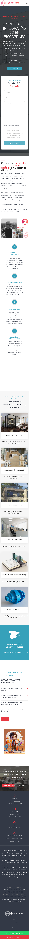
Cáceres (4, 855)
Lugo (15, 865)
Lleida (11, 865)
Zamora (11, 877)
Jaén (17, 862)
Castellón (20, 855)
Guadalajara (11, 860)
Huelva (24, 860)
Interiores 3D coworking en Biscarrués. (14, 48)
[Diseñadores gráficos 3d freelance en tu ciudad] (10, 3)
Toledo (8, 874)
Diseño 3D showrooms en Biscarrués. (14, 63)
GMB (20, 803)
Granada (4, 860)
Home (14, 919)
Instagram (15, 803)
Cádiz (8, 855)
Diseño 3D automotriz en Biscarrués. (14, 55)
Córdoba (13, 858)
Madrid (20, 865)
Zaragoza (17, 877)
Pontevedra (6, 869)
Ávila (8, 853)
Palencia (24, 867)
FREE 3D (21, 892)
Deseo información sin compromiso (14, 785)
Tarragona (24, 872)
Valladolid (19, 874)
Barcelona (19, 853)
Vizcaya (25, 874)
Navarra (13, 867)
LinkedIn (9, 803)
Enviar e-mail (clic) (14, 828)
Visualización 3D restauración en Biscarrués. (14, 51)
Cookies (14, 928)
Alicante (19, 850)
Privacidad (14, 925)
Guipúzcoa (19, 860)
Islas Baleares (11, 862)
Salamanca (14, 869)
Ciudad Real (6, 858)
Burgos (25, 853)
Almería (25, 850)
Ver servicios (14, 68)
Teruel (3, 874)
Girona (23, 858)
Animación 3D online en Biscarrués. (14, 53)
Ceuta (25, 855)
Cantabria (14, 855)
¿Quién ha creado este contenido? (11, 897)
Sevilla (14, 872)
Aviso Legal (14, 922)
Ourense (18, 867)
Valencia (13, 874)
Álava (9, 850)
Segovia (9, 872)
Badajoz (13, 853)
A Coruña (4, 850)
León (7, 865)
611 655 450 (16, 814)
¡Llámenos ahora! (9, 719)
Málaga (25, 865)
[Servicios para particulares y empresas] (14, 913)
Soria (18, 872)
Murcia (8, 867)
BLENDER (15, 892)
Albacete (14, 850)
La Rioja (21, 862)
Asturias (4, 853)
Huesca (4, 862)
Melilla (3, 867)
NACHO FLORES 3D (8, 42)
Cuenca (19, 858)
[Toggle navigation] (27, 3)
